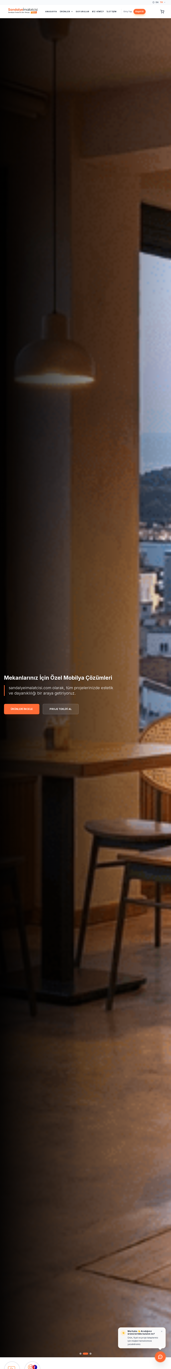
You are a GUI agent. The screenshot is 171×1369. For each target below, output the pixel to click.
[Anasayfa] (19, 11)
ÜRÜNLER (65, 11)
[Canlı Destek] (160, 1357)
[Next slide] (164, 694)
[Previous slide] (7, 694)
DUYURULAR (82, 11)
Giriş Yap (127, 11)
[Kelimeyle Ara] (153, 11)
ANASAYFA (51, 11)
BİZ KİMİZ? (98, 11)
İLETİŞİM (112, 11)
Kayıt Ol (139, 11)
